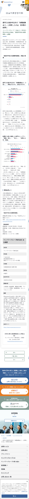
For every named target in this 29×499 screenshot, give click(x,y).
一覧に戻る (14, 356)
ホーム (3, 435)
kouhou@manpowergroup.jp (15, 341)
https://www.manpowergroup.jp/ (12, 327)
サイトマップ (5, 473)
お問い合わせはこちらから (14, 380)
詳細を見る (14, 420)
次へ (14, 359)
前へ (14, 352)
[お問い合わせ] (27, 2)
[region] (14, 489)
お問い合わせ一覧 (6, 476)
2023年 (5, 438)
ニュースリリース (17, 435)
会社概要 (9, 435)
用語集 (3, 469)
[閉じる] (27, 481)
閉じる (14, 496)
